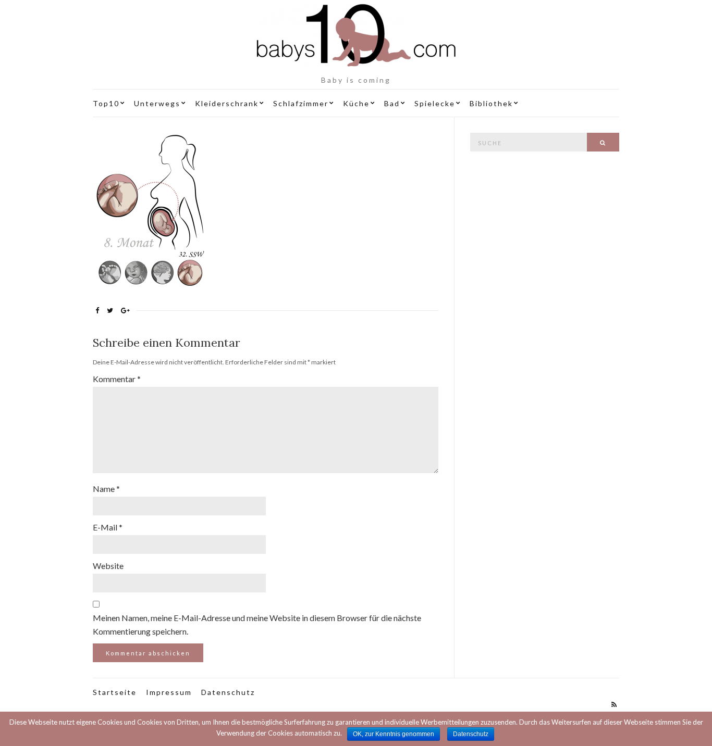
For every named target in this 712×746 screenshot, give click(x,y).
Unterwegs (157, 103)
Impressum (169, 692)
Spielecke (434, 103)
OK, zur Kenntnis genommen (393, 734)
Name (106, 489)
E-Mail (107, 527)
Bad (392, 103)
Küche (356, 103)
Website (108, 566)
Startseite (115, 692)
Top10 (106, 103)
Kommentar (117, 379)
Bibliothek (491, 103)
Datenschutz (228, 692)
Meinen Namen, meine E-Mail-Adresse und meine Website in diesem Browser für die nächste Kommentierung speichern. (257, 624)
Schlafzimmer (300, 103)
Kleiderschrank (227, 103)
